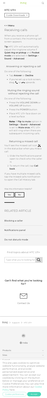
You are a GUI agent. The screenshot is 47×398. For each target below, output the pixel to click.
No (19, 195)
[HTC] (24, 2)
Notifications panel (15, 230)
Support (16, 322)
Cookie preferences (14, 394)
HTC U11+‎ (28, 322)
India (25, 343)
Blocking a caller (13, 220)
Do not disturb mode (16, 239)
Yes (9, 195)
